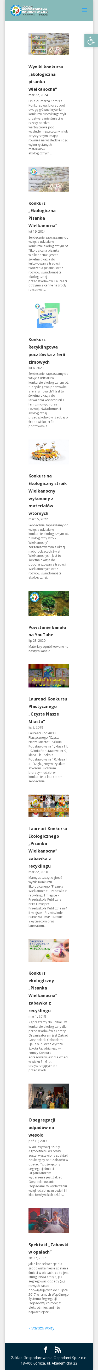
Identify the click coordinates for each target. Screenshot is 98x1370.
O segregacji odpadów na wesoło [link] (41, 1127)
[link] (91, 40)
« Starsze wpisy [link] (41, 1328)
